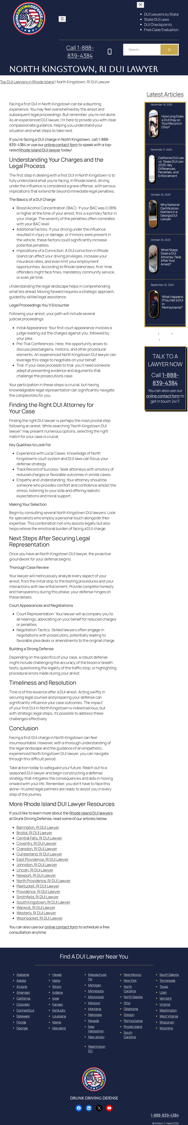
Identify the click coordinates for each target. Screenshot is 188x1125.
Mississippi (96, 997)
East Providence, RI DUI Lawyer (42, 859)
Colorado (23, 1004)
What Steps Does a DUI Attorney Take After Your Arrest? (171, 257)
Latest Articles (165, 94)
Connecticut (25, 1010)
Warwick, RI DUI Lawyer (36, 907)
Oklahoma (131, 1008)
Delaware (23, 1016)
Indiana (57, 992)
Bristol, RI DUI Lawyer (34, 832)
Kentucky (58, 1010)
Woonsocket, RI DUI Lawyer (40, 918)
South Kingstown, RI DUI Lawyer (43, 902)
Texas (164, 986)
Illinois (56, 986)
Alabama (23, 974)
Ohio (127, 1003)
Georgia (22, 1028)
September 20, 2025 (162, 284)
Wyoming (166, 1028)
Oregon (129, 1014)
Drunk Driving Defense (94, 1098)
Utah (163, 992)
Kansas (57, 1004)
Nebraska (95, 1014)
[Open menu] (62, 19)
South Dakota (169, 974)
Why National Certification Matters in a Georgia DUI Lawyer (170, 212)
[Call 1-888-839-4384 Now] (109, 51)
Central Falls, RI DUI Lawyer (39, 838)
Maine (56, 1022)
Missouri (94, 1003)
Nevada (93, 1020)
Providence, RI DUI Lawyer (38, 891)
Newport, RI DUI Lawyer (36, 875)
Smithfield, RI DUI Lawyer (38, 896)
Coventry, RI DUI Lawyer (37, 843)
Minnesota (96, 991)
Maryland (59, 1028)
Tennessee (167, 980)
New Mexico (132, 974)
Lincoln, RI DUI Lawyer (35, 870)
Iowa (55, 998)
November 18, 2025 (161, 104)
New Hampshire (96, 1028)
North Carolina (130, 988)
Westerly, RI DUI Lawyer (36, 912)
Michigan (94, 985)
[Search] (169, 49)
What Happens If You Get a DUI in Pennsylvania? (172, 302)
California (23, 998)
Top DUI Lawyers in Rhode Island (27, 81)
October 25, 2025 (161, 194)
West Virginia (169, 1016)
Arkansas (23, 992)
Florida (21, 1022)
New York (130, 980)
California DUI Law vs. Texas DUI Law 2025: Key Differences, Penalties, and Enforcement (171, 167)
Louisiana (59, 1016)
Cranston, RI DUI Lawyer (37, 848)
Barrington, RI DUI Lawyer (38, 827)
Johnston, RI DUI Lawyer (37, 864)
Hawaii (57, 974)
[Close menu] (140, 5)
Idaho (56, 980)
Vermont (165, 998)
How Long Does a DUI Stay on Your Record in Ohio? (173, 121)
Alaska (21, 980)
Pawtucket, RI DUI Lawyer (38, 885)
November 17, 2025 (161, 149)
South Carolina (130, 1034)
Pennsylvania (133, 1020)
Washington (168, 1010)
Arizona (22, 986)
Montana (94, 1008)
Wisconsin (167, 1022)
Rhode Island (133, 1026)
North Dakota (133, 997)
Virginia (165, 1004)
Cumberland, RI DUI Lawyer (39, 854)
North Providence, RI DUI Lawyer (43, 880)
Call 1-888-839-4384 (80, 51)
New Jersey (96, 1037)
